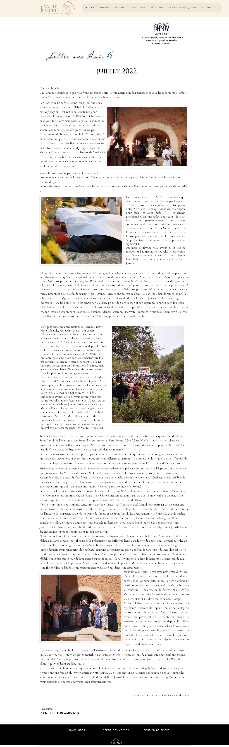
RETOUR (116, 743)
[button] (138, 7)
